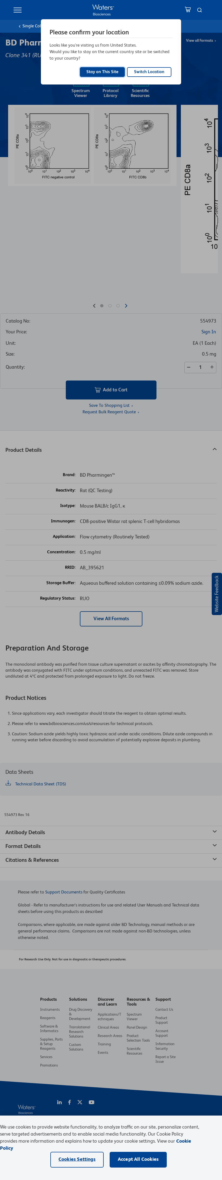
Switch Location (149, 72)
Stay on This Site (102, 72)
